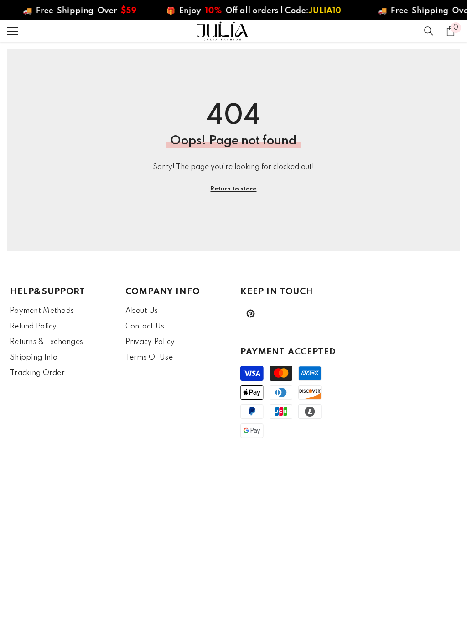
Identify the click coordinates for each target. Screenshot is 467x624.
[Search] (428, 31)
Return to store (233, 189)
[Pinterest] (250, 313)
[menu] (12, 31)
